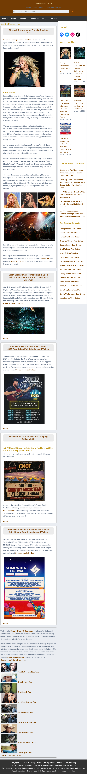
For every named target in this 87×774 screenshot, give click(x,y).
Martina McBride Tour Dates (72, 265)
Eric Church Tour (25, 692)
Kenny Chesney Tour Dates (71, 286)
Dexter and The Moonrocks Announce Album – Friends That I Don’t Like (71, 173)
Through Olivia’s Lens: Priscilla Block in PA (28, 31)
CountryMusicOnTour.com (21, 631)
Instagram (45, 258)
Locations (34, 18)
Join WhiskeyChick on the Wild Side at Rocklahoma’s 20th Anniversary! (72, 194)
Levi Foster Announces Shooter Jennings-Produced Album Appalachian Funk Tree (72, 213)
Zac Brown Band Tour (27, 722)
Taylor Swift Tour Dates (70, 237)
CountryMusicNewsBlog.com (12, 660)
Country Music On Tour (13, 303)
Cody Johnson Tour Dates (70, 245)
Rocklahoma (8, 510)
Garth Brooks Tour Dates (70, 269)
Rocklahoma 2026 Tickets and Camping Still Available (28, 437)
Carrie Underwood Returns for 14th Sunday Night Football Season (72, 204)
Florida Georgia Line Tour (28, 672)
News (13, 18)
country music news (15, 657)
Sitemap (72, 763)
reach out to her (18, 261)
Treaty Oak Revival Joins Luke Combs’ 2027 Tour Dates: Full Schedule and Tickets (28, 347)
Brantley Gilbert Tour (27, 742)
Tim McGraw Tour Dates (10, 755)
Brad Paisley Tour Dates (70, 249)
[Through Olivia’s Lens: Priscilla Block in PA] (65, 53)
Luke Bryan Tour (25, 752)
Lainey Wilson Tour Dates (70, 273)
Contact (53, 18)
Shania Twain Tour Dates (70, 233)
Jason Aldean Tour (25, 712)
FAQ (44, 18)
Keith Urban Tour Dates (70, 282)
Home (5, 18)
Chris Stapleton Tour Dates (71, 290)
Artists (23, 18)
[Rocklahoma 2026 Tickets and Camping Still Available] (79, 91)
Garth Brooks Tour (26, 732)
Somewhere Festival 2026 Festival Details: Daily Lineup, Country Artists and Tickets (28, 530)
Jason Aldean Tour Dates (70, 253)
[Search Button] (71, 10)
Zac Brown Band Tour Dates (71, 261)
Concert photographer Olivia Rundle (18, 40)
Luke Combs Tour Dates (70, 298)
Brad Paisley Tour (25, 682)
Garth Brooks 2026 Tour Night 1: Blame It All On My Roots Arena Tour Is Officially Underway (28, 277)
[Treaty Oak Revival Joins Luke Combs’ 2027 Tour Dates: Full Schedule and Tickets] (65, 91)
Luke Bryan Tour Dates (69, 257)
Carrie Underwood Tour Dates (72, 294)
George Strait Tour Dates (70, 228)
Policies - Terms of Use (58, 763)
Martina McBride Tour (27, 702)
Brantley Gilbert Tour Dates (71, 241)
